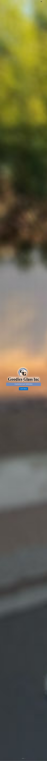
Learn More (23, 389)
